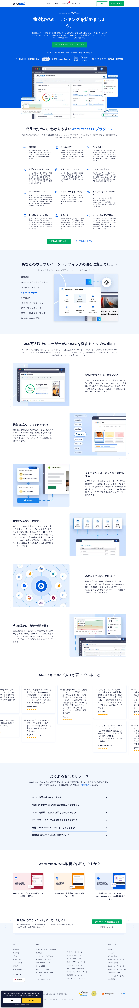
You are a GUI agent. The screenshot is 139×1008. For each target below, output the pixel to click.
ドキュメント (112, 953)
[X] (14, 974)
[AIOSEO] (19, 3)
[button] (34, 277)
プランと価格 (112, 956)
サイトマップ (54, 999)
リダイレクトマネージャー (76, 952)
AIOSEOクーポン (67, 999)
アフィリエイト (18, 963)
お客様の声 (17, 959)
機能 (48, 3)
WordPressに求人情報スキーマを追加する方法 (69, 895)
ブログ (15, 966)
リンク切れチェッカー (43, 979)
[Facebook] (17, 974)
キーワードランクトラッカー (46, 949)
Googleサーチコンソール (75, 978)
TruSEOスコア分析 (42, 969)
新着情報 (65, 3)
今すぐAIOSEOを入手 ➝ (59, 241)
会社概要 (16, 949)
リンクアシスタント (74, 955)
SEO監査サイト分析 (74, 958)
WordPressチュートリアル (117, 969)
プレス (15, 956)
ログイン (102, 3)
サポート (111, 949)
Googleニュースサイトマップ (77, 972)
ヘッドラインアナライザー (117, 976)
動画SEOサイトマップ (74, 975)
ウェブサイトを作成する (116, 966)
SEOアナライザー (114, 972)
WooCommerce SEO (43, 963)
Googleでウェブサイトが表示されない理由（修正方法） (28, 895)
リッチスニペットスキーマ (45, 972)
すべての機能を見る (83, 241)
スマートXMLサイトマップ (76, 962)
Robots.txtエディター (43, 959)
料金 (56, 3)
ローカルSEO (40, 966)
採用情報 (16, 953)
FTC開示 (44, 999)
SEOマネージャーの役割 (75, 968)
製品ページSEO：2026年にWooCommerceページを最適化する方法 (110, 896)
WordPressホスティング (116, 959)
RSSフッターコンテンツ (75, 965)
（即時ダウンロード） (107, 927)
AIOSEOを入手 (116, 3)
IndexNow (39, 976)
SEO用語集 (111, 979)
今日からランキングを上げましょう (69, 44)
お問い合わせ (85, 785)
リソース (74, 3)
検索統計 (39, 953)
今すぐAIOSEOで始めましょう (106, 922)
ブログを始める (113, 963)
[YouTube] (20, 974)
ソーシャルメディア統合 (44, 956)
